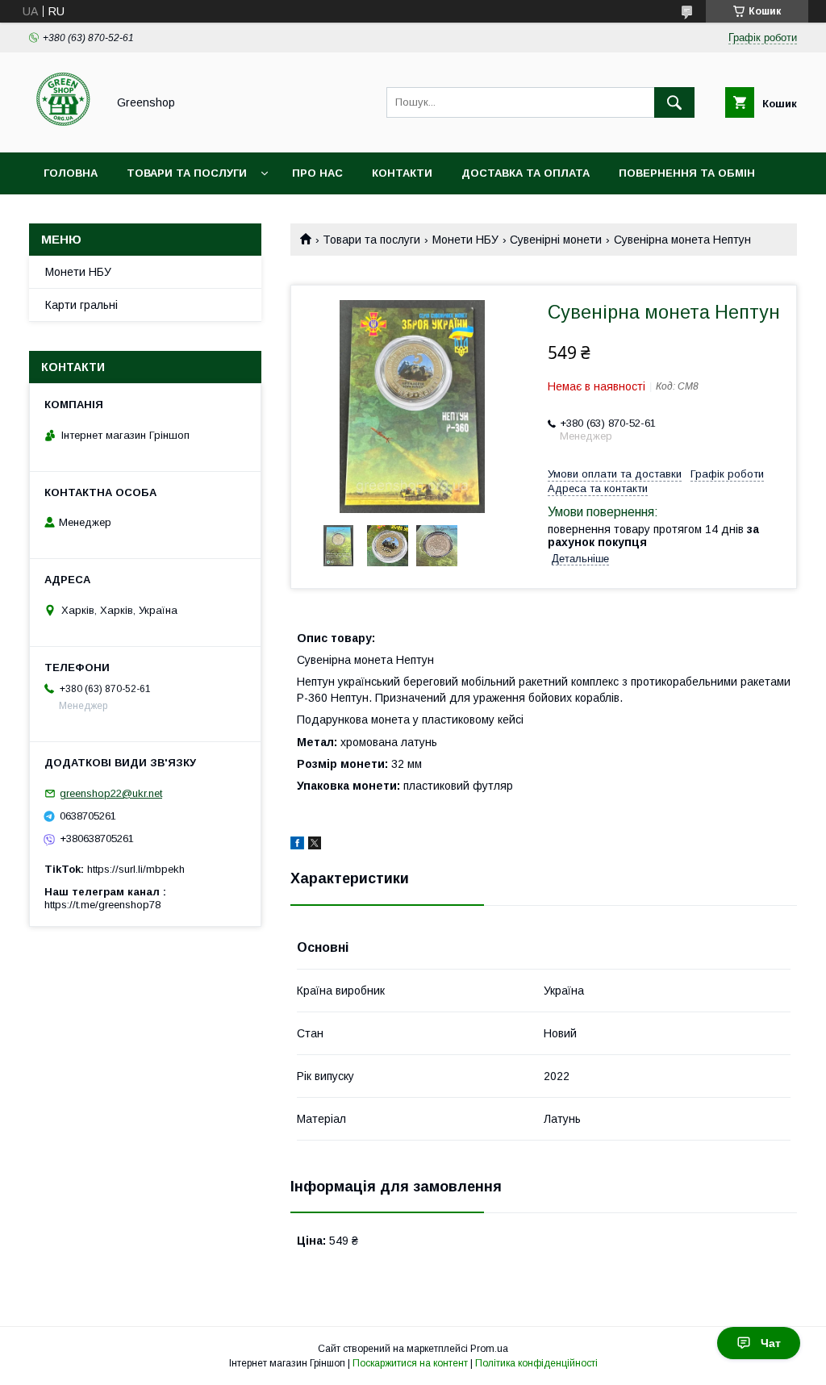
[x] (314, 845)
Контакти (402, 173)
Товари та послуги (187, 173)
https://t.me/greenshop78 (102, 905)
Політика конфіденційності (536, 1363)
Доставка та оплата (525, 173)
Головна (71, 173)
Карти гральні (81, 304)
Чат (771, 1343)
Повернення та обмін (687, 173)
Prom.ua (489, 1348)
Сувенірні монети (556, 239)
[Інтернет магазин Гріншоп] (63, 131)
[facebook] (297, 845)
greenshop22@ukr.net (111, 793)
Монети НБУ (465, 239)
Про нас (317, 173)
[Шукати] (674, 102)
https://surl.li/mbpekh (136, 869)
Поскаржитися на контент (410, 1363)
